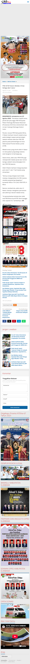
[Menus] (28, 1)
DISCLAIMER (3, 661)
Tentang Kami (12, 660)
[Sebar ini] (4, 321)
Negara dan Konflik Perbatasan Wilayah (22, 310)
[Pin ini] (14, 321)
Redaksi (19, 660)
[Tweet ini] (9, 321)
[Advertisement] (15, 19)
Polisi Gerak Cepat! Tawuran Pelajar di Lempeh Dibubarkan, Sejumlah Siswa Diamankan (13, 284)
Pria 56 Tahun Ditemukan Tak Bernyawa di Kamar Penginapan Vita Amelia (18, 336)
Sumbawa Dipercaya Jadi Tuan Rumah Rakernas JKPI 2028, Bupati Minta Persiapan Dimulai (14, 295)
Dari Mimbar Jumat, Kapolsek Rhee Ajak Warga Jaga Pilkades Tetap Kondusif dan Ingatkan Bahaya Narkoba (14, 290)
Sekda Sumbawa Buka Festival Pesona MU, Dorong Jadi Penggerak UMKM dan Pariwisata (14, 278)
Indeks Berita (11, 661)
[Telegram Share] (19, 321)
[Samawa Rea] (6, 2)
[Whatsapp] (24, 321)
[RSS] (15, 305)
